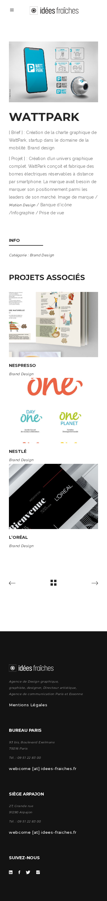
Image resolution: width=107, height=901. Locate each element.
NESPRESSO (22, 365)
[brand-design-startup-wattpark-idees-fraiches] (53, 71)
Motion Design (22, 205)
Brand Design (42, 255)
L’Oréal (18, 537)
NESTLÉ (17, 451)
